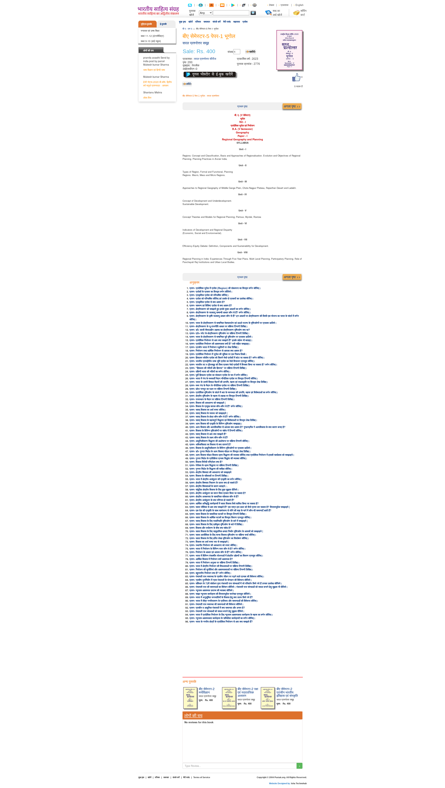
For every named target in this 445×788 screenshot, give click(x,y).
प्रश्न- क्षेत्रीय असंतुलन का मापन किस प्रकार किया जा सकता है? (217, 493)
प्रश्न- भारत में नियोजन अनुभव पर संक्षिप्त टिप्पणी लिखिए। (214, 562)
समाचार (207, 21)
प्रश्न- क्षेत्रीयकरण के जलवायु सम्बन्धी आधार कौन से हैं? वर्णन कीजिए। (220, 312)
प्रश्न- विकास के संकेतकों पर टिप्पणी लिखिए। (209, 475)
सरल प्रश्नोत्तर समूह (196, 43)
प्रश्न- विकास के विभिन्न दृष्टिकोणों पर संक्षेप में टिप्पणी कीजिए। (216, 430)
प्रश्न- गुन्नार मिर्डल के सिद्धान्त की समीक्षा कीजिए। (210, 468)
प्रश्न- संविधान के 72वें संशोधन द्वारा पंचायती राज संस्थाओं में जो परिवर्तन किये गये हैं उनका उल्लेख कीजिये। (235, 583)
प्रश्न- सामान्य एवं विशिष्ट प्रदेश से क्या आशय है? (210, 305)
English (300, 5)
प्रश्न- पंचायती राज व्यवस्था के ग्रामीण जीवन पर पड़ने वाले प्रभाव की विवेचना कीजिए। (226, 576)
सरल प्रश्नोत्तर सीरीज (205, 58)
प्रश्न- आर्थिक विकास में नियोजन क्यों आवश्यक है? (211, 559)
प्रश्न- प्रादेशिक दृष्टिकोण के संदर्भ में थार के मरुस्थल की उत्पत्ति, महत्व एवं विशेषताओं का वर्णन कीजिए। (233, 392)
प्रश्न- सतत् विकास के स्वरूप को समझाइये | (208, 413)
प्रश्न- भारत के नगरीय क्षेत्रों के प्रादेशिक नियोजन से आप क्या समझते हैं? (221, 621)
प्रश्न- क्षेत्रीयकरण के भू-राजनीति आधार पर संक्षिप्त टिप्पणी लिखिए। (218, 326)
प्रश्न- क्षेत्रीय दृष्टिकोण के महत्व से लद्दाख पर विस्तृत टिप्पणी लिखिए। (219, 395)
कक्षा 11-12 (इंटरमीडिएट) (152, 36)
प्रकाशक (284, 5)
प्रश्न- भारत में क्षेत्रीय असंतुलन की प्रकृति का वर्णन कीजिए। (215, 479)
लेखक (271, 5)
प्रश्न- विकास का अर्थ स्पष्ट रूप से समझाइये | (209, 541)
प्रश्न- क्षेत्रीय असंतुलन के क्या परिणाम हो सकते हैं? (211, 500)
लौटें (189, 84)
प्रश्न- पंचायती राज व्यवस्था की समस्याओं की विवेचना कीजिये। (216, 604)
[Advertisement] (242, 649)
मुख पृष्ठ (182, 21)
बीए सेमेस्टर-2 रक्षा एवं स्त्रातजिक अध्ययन (248, 692)
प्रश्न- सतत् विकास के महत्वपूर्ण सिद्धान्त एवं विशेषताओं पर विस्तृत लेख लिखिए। (223, 420)
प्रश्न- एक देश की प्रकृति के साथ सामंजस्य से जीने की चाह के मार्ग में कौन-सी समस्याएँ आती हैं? (230, 510)
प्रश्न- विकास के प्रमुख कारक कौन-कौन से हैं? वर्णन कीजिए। (216, 406)
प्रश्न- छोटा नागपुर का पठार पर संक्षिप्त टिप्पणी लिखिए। (213, 388)
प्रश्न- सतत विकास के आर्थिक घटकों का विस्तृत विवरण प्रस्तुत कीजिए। (220, 517)
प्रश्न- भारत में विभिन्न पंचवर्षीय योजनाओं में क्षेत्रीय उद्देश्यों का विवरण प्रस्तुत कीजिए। (226, 555)
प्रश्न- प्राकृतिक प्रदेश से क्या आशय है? (207, 302)
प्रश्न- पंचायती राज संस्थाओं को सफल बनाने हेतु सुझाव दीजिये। (216, 611)
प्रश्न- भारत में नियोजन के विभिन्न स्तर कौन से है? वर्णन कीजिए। (217, 548)
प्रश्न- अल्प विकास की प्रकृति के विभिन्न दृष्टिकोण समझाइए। (215, 423)
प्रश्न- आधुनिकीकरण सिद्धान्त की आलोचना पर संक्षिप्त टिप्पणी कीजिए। (219, 441)
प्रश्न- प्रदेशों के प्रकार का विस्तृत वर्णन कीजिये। (210, 291)
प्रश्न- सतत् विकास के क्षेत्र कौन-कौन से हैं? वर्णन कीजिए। (215, 416)
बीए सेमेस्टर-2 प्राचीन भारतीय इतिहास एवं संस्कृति (287, 692)
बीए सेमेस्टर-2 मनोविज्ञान (207, 690)
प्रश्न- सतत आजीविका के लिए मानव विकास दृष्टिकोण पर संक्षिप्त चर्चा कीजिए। (222, 534)
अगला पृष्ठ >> (292, 106)
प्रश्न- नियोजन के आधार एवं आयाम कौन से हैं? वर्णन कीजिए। (215, 552)
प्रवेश (245, 21)
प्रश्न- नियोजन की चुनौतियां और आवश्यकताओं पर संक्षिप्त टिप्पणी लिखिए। (221, 569)
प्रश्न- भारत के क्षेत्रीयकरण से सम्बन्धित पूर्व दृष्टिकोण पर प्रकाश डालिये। (221, 336)
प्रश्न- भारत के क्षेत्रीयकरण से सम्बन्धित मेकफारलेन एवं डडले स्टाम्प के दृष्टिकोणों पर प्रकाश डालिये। (233, 322)
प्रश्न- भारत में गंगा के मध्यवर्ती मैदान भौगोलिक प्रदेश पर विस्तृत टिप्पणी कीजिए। (223, 378)
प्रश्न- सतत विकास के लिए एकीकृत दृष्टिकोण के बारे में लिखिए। (216, 524)
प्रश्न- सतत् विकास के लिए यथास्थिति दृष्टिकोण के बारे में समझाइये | (218, 520)
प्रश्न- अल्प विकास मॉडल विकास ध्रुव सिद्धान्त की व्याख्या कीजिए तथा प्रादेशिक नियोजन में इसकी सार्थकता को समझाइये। (241, 454)
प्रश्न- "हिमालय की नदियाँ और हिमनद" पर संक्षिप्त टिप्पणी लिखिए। (218, 368)
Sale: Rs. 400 (199, 51)
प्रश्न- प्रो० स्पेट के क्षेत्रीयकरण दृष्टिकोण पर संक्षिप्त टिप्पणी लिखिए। (219, 333)
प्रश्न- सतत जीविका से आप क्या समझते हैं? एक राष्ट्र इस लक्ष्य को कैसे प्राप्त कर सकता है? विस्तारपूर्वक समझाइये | (239, 507)
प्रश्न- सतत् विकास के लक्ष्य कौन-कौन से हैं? (208, 437)
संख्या (230, 52)
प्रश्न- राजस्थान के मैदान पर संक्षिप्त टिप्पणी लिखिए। (212, 399)
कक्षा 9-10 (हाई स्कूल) (151, 41)
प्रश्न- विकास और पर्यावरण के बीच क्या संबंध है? (210, 527)
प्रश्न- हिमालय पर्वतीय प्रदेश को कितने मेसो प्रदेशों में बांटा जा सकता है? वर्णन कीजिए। (227, 357)
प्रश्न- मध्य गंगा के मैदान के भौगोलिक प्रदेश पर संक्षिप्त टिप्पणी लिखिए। (219, 385)
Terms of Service (201, 777)
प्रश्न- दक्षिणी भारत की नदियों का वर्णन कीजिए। (209, 371)
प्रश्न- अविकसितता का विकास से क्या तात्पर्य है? (210, 444)
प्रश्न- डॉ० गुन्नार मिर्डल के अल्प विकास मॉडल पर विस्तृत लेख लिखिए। (220, 451)
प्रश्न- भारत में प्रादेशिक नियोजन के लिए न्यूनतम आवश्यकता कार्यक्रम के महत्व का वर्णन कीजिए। (231, 614)
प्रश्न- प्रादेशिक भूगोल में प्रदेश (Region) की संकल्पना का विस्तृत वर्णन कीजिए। (225, 288)
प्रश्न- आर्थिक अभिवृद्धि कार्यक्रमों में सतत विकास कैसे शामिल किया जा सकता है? (224, 503)
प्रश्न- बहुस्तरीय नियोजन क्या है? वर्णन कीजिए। (210, 573)
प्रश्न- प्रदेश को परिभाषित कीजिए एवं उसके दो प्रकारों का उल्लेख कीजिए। (221, 298)
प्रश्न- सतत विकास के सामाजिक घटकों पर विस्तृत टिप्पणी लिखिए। (218, 513)
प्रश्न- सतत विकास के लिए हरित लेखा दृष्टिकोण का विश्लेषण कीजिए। (219, 538)
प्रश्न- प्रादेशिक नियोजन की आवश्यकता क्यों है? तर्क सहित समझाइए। (219, 343)
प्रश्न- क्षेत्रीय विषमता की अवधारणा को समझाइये (210, 472)
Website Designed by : (280, 783)
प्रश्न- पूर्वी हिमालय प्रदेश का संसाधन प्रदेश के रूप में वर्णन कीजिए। (218, 375)
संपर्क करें (217, 21)
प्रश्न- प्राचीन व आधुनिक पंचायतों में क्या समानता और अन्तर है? (217, 607)
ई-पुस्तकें (163, 24)
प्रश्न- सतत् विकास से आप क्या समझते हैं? (207, 434)
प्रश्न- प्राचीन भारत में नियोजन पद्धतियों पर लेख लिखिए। (214, 347)
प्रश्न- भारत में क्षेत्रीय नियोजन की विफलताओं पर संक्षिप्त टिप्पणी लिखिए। (220, 566)
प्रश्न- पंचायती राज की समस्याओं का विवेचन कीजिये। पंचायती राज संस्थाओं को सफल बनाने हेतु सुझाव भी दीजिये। (238, 586)
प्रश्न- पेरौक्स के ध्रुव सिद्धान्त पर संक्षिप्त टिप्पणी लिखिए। (214, 465)
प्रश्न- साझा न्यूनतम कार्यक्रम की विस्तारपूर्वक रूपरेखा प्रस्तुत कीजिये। (220, 593)
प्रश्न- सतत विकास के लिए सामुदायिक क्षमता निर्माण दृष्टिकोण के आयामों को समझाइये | (226, 531)
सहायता (236, 21)
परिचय (198, 21)
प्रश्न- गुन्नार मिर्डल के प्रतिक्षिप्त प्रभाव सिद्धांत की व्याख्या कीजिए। (218, 458)
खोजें (190, 21)
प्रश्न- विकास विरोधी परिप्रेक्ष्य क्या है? (206, 461)
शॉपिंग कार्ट (303, 13)
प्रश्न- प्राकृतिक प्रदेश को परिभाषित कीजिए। (209, 295)
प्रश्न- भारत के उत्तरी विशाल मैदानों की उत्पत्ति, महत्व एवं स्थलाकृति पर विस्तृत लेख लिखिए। (228, 381)
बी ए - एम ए (187, 28)
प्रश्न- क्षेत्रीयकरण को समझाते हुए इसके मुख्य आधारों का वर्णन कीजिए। (220, 309)
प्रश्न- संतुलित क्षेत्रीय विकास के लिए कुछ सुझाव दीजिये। (214, 489)
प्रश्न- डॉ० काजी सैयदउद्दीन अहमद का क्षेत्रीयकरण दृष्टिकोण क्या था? (219, 329)
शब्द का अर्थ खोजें (277, 13)
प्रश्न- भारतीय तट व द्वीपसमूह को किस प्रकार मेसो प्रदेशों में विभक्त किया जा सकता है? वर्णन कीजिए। (233, 364)
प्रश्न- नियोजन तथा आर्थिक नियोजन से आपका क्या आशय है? (216, 350)
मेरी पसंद (227, 21)
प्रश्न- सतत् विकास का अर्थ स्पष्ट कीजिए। (207, 409)
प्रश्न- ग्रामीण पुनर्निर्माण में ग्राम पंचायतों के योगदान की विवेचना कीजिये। (220, 579)
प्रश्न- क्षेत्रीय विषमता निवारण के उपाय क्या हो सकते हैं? (213, 482)
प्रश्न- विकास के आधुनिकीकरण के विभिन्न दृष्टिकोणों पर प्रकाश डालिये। (220, 447)
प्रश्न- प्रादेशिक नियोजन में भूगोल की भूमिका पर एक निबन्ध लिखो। (218, 354)
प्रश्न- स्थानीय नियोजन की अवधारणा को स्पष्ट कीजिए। (213, 545)
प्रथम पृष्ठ (242, 106)
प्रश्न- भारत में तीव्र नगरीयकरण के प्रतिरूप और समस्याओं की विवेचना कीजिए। (223, 600)
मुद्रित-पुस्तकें (146, 24)
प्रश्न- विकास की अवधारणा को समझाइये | (207, 402)
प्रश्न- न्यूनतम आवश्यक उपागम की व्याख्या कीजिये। (211, 590)
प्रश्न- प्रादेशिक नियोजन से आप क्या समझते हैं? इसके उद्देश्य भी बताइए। (220, 340)
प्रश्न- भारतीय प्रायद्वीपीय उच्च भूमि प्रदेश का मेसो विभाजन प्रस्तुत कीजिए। (222, 361)
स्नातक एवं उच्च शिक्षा (150, 30)
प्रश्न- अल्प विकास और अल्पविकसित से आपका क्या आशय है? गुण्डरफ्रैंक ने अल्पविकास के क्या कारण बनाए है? (237, 427)
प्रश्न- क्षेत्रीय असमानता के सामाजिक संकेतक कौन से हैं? (214, 496)
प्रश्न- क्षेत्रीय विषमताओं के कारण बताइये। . (208, 486)
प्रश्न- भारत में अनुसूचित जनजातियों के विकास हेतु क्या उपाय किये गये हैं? (221, 597)
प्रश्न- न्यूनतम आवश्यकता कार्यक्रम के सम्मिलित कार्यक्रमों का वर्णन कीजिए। (222, 618)
